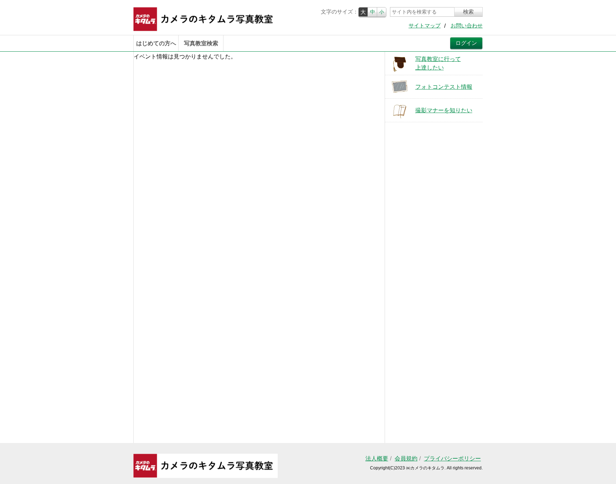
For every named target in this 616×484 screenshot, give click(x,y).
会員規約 (406, 458)
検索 (468, 12)
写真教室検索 (201, 43)
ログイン (466, 43)
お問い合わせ (467, 26)
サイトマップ (425, 26)
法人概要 (376, 458)
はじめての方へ (156, 43)
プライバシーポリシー (452, 458)
